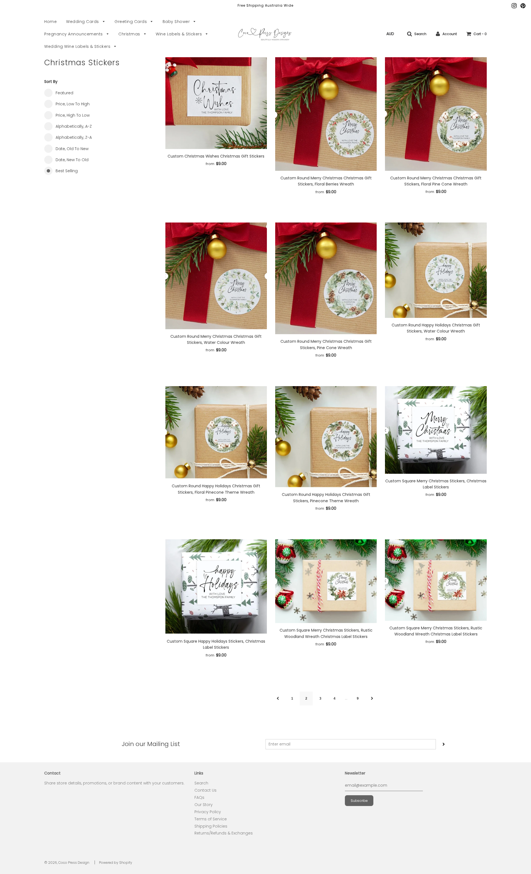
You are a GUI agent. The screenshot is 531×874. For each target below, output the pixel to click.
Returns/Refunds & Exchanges (223, 833)
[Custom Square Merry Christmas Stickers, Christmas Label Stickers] (435, 430)
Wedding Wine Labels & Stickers (78, 46)
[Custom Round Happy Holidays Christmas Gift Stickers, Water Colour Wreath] (435, 270)
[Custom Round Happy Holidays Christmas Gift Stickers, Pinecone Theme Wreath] (326, 437)
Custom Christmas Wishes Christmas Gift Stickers (216, 156)
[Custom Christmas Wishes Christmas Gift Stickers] (216, 103)
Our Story (203, 804)
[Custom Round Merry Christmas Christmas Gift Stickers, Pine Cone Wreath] (326, 278)
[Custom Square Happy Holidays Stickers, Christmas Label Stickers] (216, 586)
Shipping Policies (210, 826)
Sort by (51, 81)
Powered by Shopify (115, 862)
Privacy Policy (207, 812)
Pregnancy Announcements (74, 34)
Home (50, 21)
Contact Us (205, 790)
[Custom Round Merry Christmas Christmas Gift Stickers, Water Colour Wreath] (216, 276)
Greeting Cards (131, 21)
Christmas (129, 34)
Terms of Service (210, 819)
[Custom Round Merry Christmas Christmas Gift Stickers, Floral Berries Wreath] (326, 114)
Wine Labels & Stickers (179, 34)
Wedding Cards (83, 21)
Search (201, 783)
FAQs (199, 797)
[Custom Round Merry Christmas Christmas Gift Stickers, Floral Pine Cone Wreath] (435, 114)
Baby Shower (177, 21)
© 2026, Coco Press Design (66, 862)
